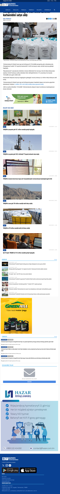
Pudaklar (23, 10)
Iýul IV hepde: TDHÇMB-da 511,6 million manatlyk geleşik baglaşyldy (18, 253)
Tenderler (4, 336)
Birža (4, 127)
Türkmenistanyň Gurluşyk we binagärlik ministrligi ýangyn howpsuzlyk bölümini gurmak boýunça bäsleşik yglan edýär (25, 358)
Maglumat (39, 10)
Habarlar (4, 259)
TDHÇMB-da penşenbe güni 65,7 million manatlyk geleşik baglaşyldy (18, 129)
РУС (55, 0)
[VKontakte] (50, 18)
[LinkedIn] (48, 18)
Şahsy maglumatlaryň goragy (8, 479)
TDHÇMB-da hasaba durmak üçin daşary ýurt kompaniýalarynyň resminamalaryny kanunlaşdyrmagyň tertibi (27, 179)
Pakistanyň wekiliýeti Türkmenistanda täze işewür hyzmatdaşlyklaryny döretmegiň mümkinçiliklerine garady (30, 289)
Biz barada (4, 476)
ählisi (55, 259)
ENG (48, 0)
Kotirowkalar (47, 10)
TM (52, 0)
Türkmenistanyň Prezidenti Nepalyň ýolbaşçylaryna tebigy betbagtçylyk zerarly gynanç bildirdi (27, 264)
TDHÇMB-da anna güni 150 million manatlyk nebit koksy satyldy (17, 203)
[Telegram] (52, 18)
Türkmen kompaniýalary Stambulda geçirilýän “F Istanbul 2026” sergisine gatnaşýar (25, 284)
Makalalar (15, 10)
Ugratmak (29, 382)
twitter (3, 465)
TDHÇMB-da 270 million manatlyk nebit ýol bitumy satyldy (16, 228)
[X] (47, 18)
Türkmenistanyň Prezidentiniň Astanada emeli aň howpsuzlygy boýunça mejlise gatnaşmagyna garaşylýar (29, 294)
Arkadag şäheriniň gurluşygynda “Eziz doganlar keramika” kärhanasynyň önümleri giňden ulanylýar (28, 269)
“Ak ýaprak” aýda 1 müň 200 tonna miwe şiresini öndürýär (20, 274)
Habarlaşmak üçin (6, 481)
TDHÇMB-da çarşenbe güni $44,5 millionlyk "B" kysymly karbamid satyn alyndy (21, 154)
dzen (9, 465)
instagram (6, 465)
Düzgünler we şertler (6, 478)
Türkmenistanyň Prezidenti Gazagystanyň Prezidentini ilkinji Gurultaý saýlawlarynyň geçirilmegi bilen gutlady (30, 279)
